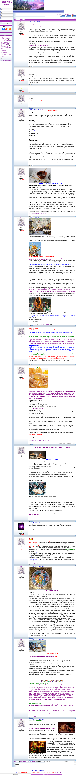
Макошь (21, 17)
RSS (75, 14)
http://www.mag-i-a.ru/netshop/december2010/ (35, 758)
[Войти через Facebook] (4, 29)
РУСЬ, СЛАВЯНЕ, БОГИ (23, 761)
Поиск (73, 14)
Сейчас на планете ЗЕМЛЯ (4, 46)
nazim (21, 85)
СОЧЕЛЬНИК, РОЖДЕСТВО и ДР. (40, 761)
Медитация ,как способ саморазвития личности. (4, 52)
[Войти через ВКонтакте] (2, 29)
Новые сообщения (59, 14)
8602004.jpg (35, 324)
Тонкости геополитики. (4, 44)
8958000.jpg (35, 716)
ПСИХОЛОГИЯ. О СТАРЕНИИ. (5, 43)
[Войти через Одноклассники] (10, 29)
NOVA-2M (21, 522)
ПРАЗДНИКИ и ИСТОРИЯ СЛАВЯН (30, 761)
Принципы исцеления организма (6, 57)
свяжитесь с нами (58, 772)
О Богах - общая (3, 50)
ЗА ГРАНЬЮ (2, 37)
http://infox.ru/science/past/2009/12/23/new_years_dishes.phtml (37, 213)
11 (42, 522)
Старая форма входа (6, 31)
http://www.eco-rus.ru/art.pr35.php (33, 636)
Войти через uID (6, 26)
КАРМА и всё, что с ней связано (6, 54)
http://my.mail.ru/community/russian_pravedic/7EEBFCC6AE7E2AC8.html (39, 440)
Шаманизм (2, 56)
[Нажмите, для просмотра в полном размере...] (40, 234)
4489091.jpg (42, 324)
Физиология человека (4, 41)
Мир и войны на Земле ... (5, 45)
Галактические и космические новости (6, 40)
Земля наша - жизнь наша (5, 59)
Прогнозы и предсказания (5, 38)
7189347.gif (35, 563)
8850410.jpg (48, 324)
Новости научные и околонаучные (6, 60)
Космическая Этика (16, 761)
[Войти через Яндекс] (6, 29)
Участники (64, 14)
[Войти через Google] (8, 29)
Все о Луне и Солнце (4, 39)
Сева (23, 17)
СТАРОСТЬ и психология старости (6, 42)
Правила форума (68, 14)
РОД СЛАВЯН (3, 49)
